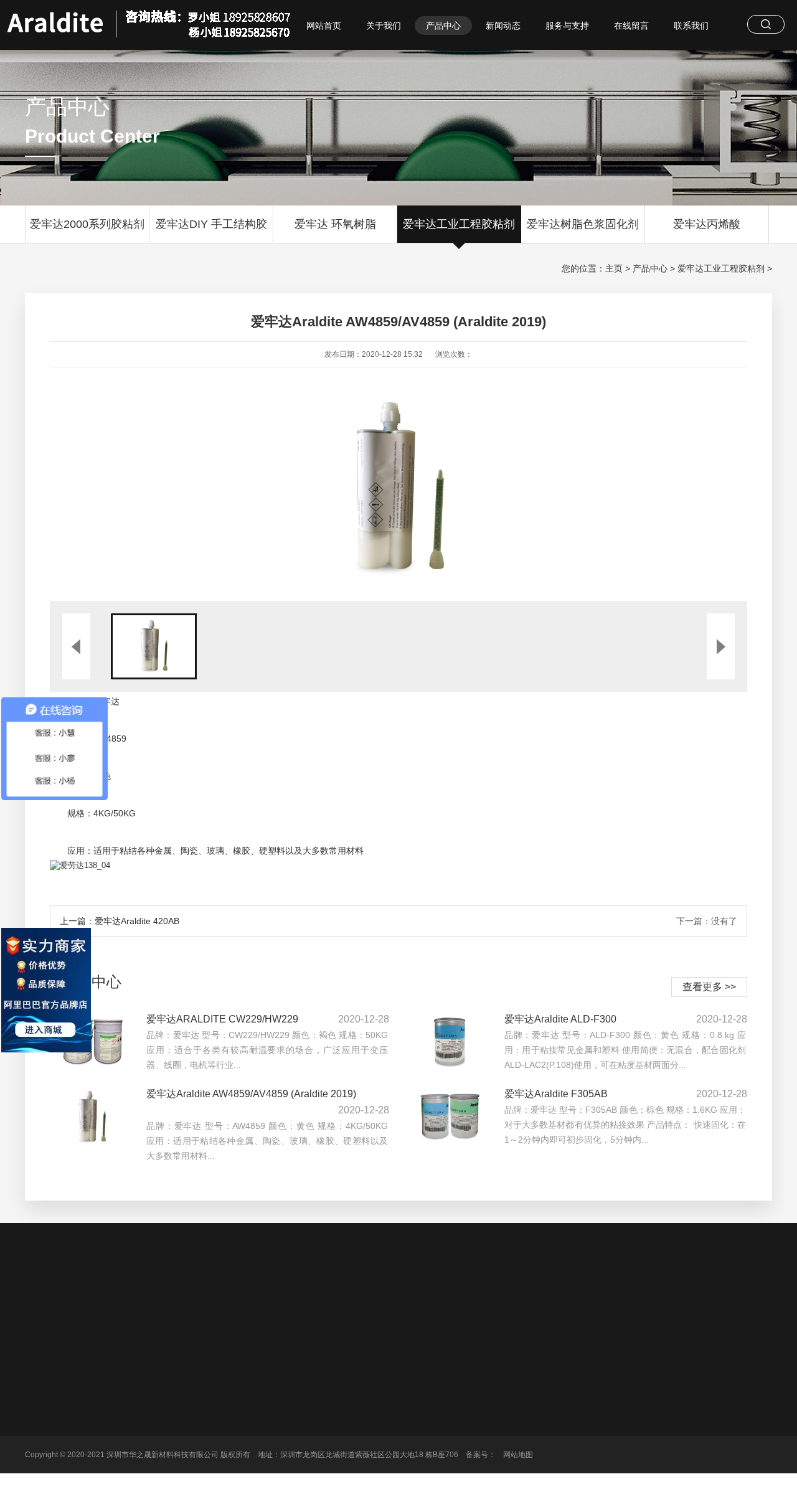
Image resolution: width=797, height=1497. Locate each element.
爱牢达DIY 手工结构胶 (211, 224)
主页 (614, 268)
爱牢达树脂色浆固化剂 (583, 224)
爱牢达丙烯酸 (706, 224)
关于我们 (383, 26)
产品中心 (443, 26)
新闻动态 (503, 26)
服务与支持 (567, 26)
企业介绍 (227, 1413)
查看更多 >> (709, 986)
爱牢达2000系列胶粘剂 (87, 224)
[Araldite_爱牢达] (149, 19)
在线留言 (631, 26)
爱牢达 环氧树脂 (335, 224)
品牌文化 (227, 1396)
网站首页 (323, 26)
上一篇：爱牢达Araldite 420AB (119, 921)
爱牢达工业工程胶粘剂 (459, 224)
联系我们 (691, 26)
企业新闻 (416, 1413)
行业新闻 (416, 1396)
